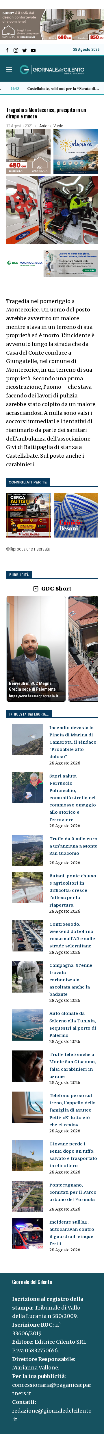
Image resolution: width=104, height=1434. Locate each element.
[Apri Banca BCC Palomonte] (36, 648)
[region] (52, 649)
